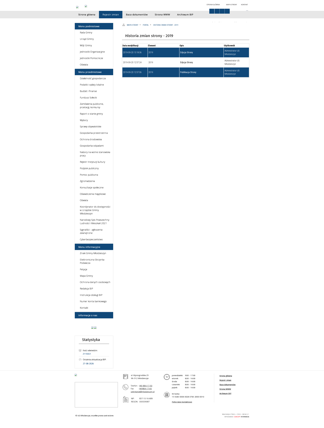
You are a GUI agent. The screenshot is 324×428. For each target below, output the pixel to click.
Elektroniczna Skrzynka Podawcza (92, 261)
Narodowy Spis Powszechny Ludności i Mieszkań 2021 (94, 221)
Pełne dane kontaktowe (182, 402)
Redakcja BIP (86, 288)
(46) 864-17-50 (145, 385)
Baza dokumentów (227, 384)
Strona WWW (225, 389)
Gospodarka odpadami (92, 145)
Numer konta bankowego (93, 301)
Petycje (83, 269)
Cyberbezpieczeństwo (91, 239)
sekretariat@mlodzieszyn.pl (143, 391)
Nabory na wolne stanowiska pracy (95, 153)
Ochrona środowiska (91, 139)
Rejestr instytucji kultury (92, 161)
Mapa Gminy (86, 275)
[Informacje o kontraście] (227, 11)
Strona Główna (213, 4)
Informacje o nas (87, 315)
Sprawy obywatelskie (90, 126)
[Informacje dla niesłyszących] (222, 11)
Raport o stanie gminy (91, 113)
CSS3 (203, 415)
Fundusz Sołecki (88, 97)
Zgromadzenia (87, 181)
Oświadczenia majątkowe (93, 193)
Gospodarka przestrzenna (94, 132)
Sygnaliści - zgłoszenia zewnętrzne (91, 231)
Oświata (84, 64)
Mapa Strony (231, 4)
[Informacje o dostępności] (211, 11)
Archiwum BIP (225, 393)
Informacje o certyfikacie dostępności (171, 415)
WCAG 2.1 (212, 415)
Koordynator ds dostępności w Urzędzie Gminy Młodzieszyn (95, 210)
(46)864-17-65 (145, 388)
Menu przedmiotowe (90, 72)
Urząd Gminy (87, 38)
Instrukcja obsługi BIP (91, 294)
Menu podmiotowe (88, 26)
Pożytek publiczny (89, 168)
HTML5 (198, 415)
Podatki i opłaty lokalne (92, 84)
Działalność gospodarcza (93, 78)
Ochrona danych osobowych (95, 282)
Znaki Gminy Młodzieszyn (93, 253)
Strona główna (225, 375)
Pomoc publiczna (89, 174)
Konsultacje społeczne (92, 187)
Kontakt (244, 4)
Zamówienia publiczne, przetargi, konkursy (92, 105)
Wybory (84, 120)
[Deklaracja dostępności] (217, 11)
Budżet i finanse (88, 91)
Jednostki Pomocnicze (91, 58)
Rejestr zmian (225, 380)
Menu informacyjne (89, 246)
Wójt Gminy (86, 45)
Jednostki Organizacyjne (92, 51)
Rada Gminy (86, 32)
